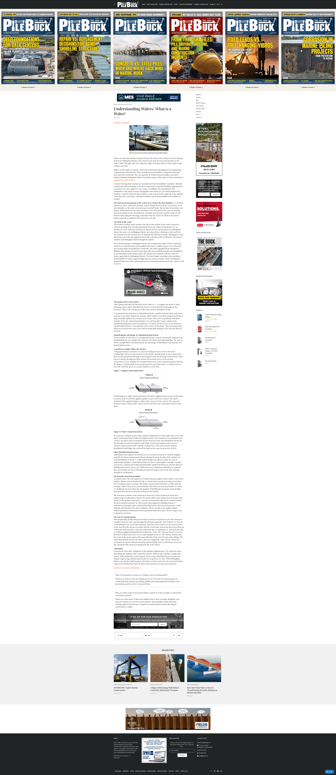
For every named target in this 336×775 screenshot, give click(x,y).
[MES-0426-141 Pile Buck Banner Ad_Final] (149, 97)
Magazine (198, 94)
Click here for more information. (127, 568)
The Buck (198, 111)
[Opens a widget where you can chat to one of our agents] (329, 772)
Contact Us (199, 117)
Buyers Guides (199, 106)
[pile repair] (209, 215)
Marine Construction (120, 104)
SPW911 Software (200, 103)
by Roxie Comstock (121, 122)
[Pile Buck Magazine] (128, 4)
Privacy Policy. (117, 758)
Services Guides (200, 109)
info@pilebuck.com (203, 756)
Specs (197, 114)
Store (197, 100)
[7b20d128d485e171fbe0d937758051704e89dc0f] (209, 254)
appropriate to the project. (124, 180)
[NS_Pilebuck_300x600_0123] (209, 149)
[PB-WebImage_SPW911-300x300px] (154, 750)
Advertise (198, 97)
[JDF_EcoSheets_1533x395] (168, 719)
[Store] (209, 292)
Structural (129, 104)
